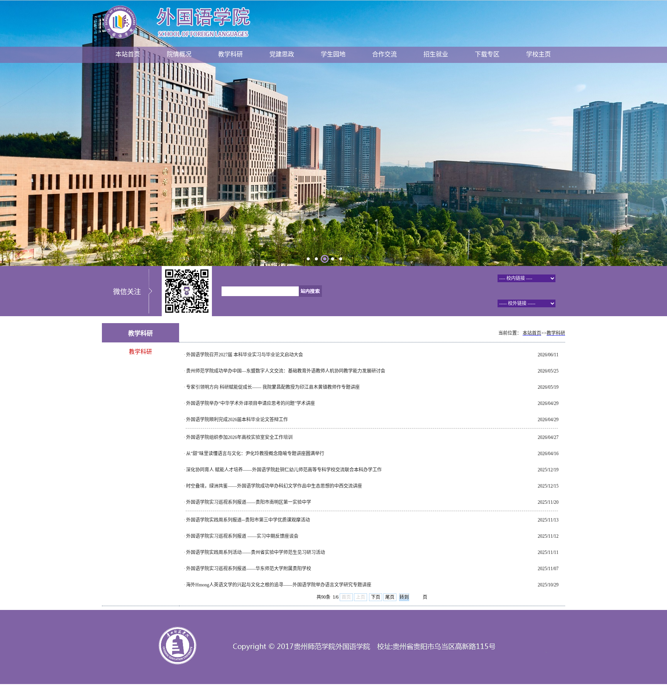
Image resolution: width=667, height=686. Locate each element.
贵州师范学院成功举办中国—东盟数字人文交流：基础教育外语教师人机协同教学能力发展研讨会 (285, 371)
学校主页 (538, 54)
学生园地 (333, 54)
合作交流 (384, 54)
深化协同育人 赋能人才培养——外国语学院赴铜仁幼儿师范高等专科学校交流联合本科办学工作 (284, 470)
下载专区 (487, 54)
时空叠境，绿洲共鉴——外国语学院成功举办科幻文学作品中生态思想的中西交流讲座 (274, 486)
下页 (375, 597)
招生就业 (435, 54)
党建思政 (281, 54)
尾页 (389, 597)
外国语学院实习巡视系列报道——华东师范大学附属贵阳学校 (248, 568)
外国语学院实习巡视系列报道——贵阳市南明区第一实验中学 (248, 502)
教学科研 (230, 54)
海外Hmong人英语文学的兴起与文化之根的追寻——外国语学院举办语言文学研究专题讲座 (278, 585)
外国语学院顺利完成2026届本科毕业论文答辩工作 (237, 419)
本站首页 (127, 54)
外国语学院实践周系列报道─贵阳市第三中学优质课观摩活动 (248, 520)
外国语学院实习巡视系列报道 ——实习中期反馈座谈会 (242, 536)
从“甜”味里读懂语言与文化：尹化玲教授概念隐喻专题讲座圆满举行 (255, 453)
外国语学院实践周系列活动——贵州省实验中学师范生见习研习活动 (255, 552)
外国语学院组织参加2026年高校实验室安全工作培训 (239, 437)
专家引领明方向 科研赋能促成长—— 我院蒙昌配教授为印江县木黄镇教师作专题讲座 (273, 387)
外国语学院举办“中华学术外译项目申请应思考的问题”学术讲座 (250, 403)
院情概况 (179, 54)
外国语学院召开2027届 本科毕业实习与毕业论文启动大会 (244, 354)
